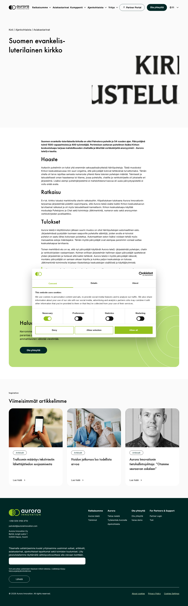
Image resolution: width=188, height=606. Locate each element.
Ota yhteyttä (157, 7)
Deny (54, 330)
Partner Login (156, 516)
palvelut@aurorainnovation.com (23, 526)
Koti (11, 29)
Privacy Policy (154, 593)
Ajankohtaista (23, 29)
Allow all (133, 330)
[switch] (78, 318)
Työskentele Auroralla (117, 520)
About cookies (138, 593)
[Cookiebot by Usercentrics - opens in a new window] (141, 274)
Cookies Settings (171, 593)
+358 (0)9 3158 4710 (18, 521)
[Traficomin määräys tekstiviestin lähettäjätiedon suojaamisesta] (36, 427)
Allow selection (94, 330)
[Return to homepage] (19, 7)
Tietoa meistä (114, 516)
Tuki (151, 520)
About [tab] (135, 283)
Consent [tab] (53, 283)
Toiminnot (92, 520)
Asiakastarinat (61, 7)
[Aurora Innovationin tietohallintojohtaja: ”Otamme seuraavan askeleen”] (152, 427)
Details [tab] (94, 283)
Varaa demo (137, 520)
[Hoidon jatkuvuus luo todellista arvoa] (94, 427)
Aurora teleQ (94, 516)
